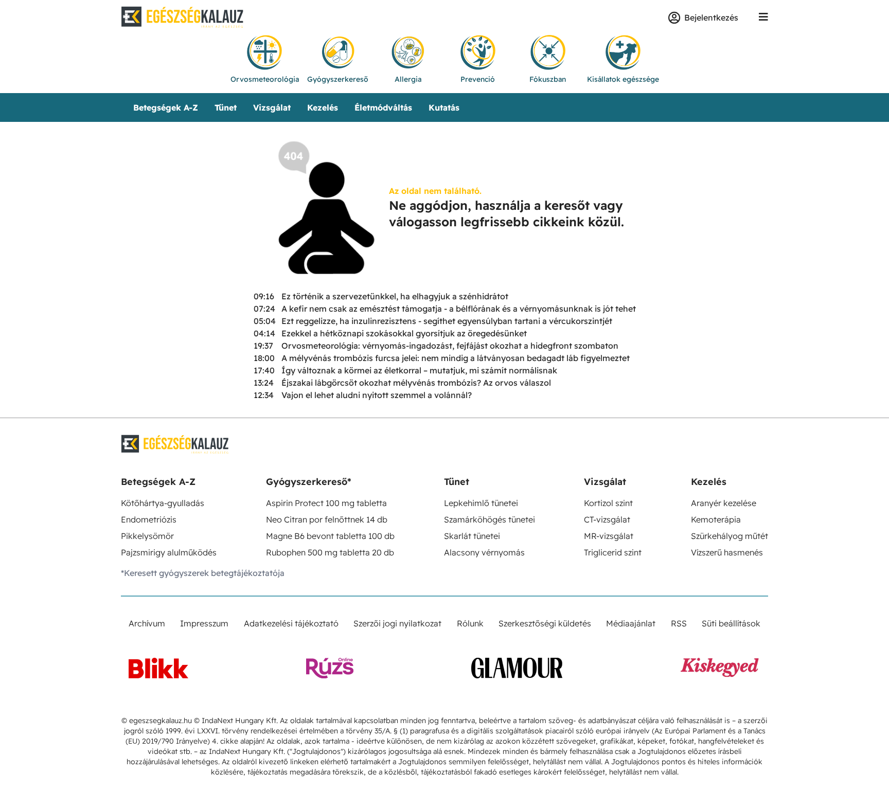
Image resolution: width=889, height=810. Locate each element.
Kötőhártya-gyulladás (162, 503)
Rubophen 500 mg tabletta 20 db (330, 552)
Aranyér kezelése (723, 503)
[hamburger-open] (763, 17)
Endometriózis (148, 519)
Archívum (147, 623)
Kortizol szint (608, 503)
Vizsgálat (272, 107)
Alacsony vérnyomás (484, 552)
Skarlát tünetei (472, 536)
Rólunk (470, 623)
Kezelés (322, 107)
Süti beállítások (731, 623)
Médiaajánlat (630, 623)
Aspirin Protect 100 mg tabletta (326, 503)
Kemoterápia (716, 519)
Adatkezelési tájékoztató (291, 623)
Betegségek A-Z (165, 107)
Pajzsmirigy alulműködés (169, 552)
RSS (679, 623)
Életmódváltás (383, 107)
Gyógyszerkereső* (308, 482)
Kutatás (444, 107)
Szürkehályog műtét (729, 536)
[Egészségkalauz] (182, 17)
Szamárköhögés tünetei (489, 519)
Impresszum (204, 623)
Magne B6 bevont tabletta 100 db (330, 536)
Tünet (226, 107)
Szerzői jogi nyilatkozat (397, 623)
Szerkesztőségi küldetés (545, 623)
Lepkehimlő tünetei (481, 503)
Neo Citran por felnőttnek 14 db (326, 519)
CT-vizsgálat (607, 519)
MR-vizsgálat (608, 536)
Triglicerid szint (613, 552)
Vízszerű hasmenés (727, 552)
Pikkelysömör (147, 536)
